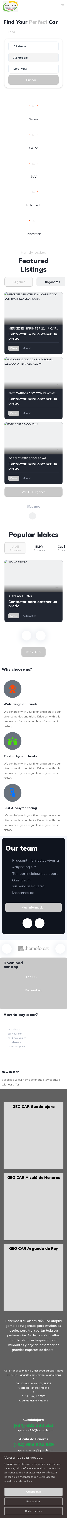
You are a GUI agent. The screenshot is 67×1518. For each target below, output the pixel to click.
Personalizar (33, 1501)
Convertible (33, 234)
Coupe (33, 148)
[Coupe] (33, 134)
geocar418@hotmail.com (35, 1430)
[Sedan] (33, 106)
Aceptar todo (33, 1491)
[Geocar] (10, 6)
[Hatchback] (33, 192)
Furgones (52, 32)
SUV (33, 176)
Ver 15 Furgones (34, 492)
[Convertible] (33, 220)
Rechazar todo (33, 1511)
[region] (33, 1485)
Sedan (33, 119)
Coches (30, 32)
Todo (11, 32)
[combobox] (33, 46)
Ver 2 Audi (33, 652)
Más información (33, 907)
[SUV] (33, 163)
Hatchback (33, 205)
